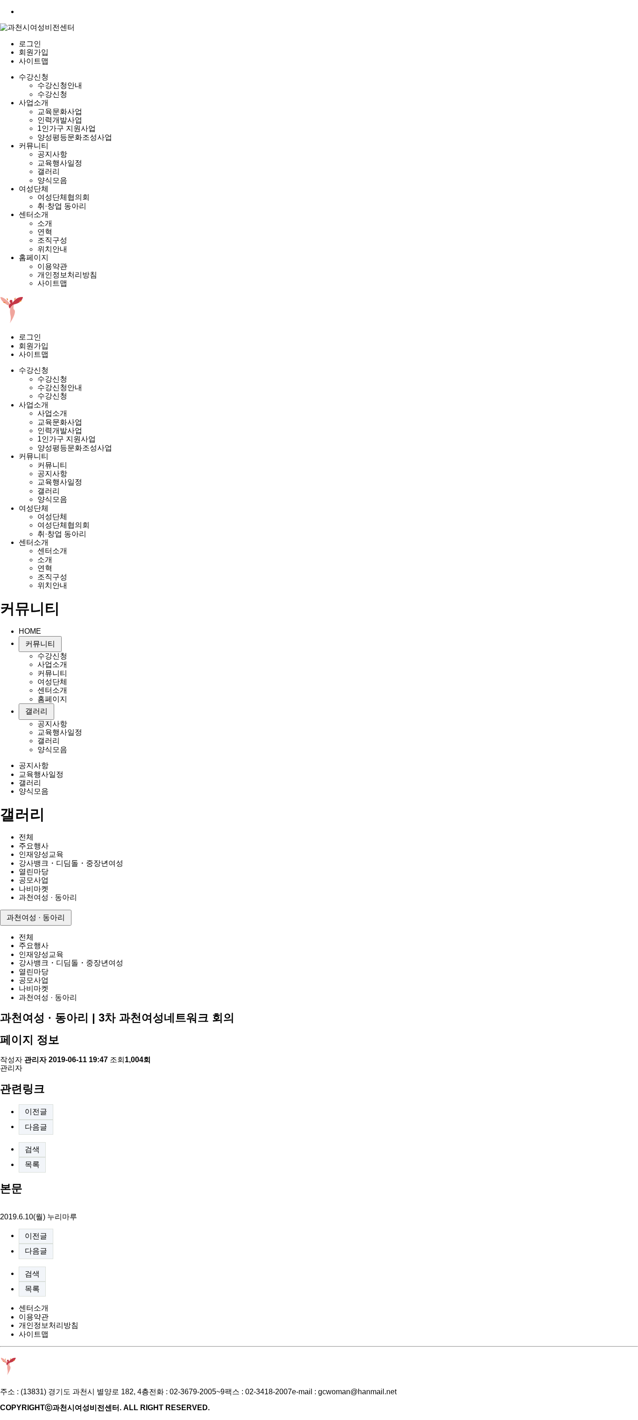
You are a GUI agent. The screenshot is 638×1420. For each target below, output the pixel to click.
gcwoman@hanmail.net (357, 1392)
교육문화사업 (59, 112)
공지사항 (52, 154)
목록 (32, 1164)
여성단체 (34, 189)
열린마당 (34, 872)
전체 (26, 837)
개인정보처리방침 (67, 275)
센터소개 (34, 214)
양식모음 (52, 180)
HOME (30, 631)
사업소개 (34, 103)
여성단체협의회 (63, 197)
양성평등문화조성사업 (74, 137)
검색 (32, 1149)
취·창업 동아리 (61, 206)
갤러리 (48, 171)
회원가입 (34, 52)
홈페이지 (34, 257)
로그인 (30, 44)
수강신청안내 (59, 85)
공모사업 (34, 880)
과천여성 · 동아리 (48, 897)
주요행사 (34, 846)
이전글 (36, 1112)
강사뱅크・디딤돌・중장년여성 (71, 863)
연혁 (44, 232)
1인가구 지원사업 (66, 128)
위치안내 (52, 249)
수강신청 (34, 77)
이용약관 (52, 266)
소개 (44, 223)
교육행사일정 (59, 163)
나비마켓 (34, 889)
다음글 (36, 1127)
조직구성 (52, 240)
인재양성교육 (41, 854)
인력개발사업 (59, 120)
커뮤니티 (34, 146)
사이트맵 (34, 61)
